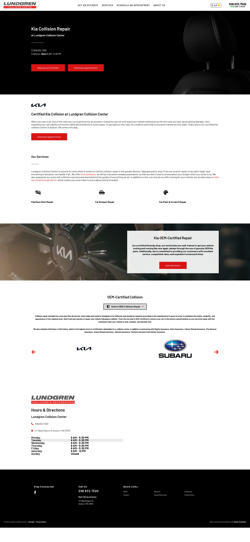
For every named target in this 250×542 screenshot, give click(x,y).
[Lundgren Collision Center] (20, 5)
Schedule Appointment (86, 67)
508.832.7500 (237, 4)
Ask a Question (173, 265)
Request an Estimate (48, 67)
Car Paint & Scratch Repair (172, 201)
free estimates (88, 174)
